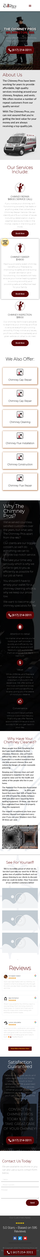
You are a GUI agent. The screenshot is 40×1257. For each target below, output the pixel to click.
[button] (30, 6)
